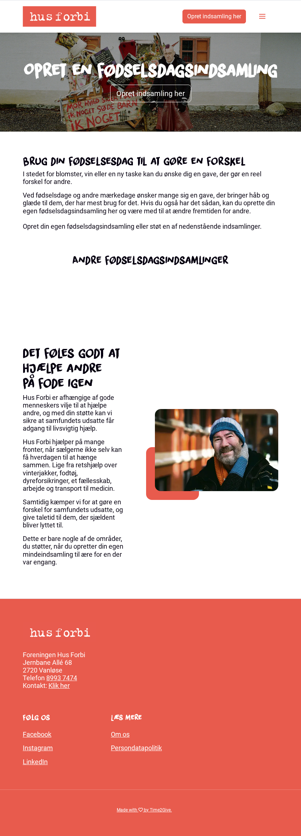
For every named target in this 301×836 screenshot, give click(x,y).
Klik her (59, 685)
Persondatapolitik (136, 748)
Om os (120, 734)
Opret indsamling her (214, 16)
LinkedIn (35, 762)
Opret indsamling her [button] (150, 93)
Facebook (37, 734)
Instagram (38, 748)
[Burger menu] (262, 16)
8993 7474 (61, 678)
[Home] (59, 16)
